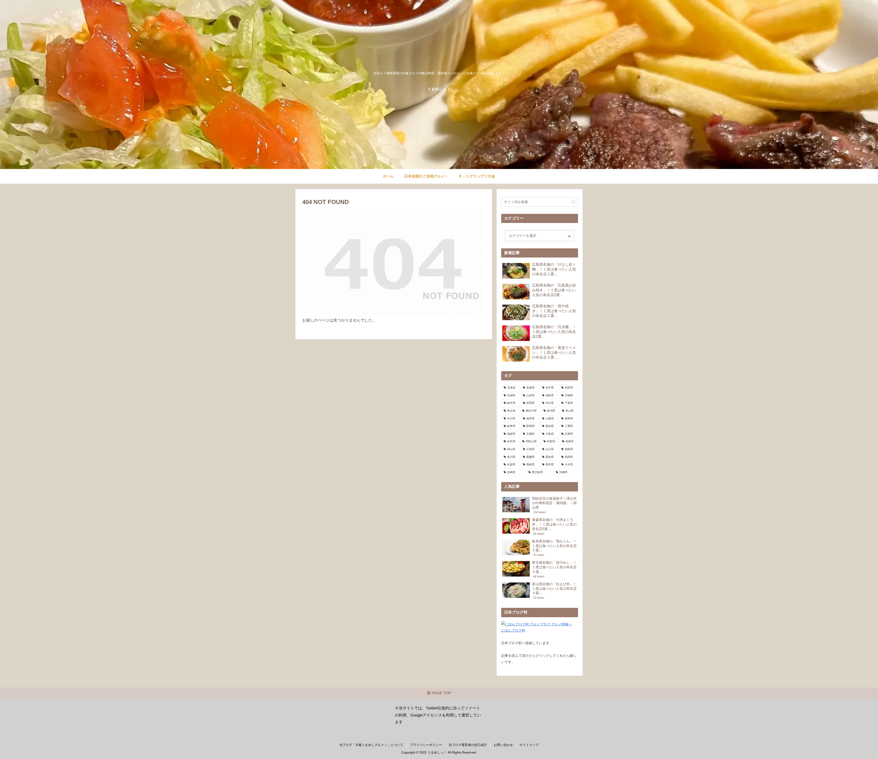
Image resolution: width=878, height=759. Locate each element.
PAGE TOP (441, 693)
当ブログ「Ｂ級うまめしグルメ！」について (371, 745)
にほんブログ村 (513, 630)
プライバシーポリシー (426, 745)
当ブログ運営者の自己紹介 (468, 745)
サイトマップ (529, 745)
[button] (573, 201)
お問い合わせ (503, 745)
